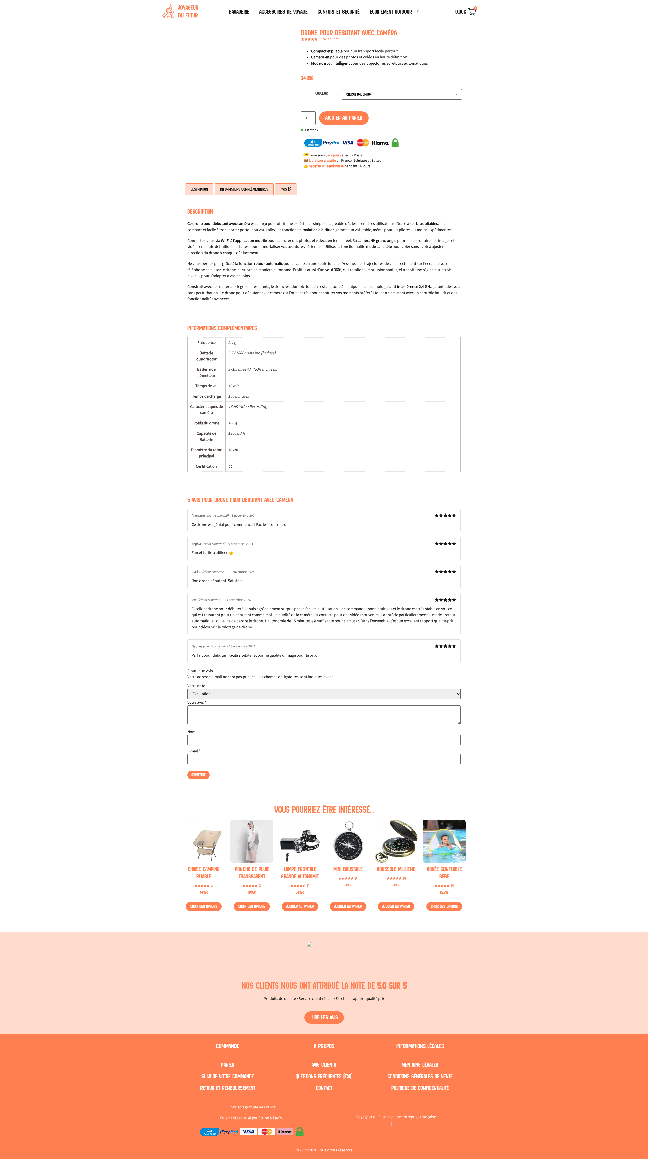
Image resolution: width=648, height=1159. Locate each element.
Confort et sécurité (339, 11)
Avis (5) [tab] (286, 189)
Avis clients (324, 1064)
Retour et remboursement (227, 1088)
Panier (227, 1064)
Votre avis (196, 702)
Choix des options (203, 906)
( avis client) (329, 39)
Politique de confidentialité (420, 1088)
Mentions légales (420, 1064)
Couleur (321, 93)
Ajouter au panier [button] (300, 906)
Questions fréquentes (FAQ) (324, 1076)
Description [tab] (199, 189)
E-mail (193, 751)
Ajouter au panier (343, 117)
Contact (324, 1088)
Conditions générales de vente (420, 1076)
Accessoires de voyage (283, 11)
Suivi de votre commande (227, 1076)
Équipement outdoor (391, 11)
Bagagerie (239, 11)
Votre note (196, 686)
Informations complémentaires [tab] (244, 189)
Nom (192, 732)
